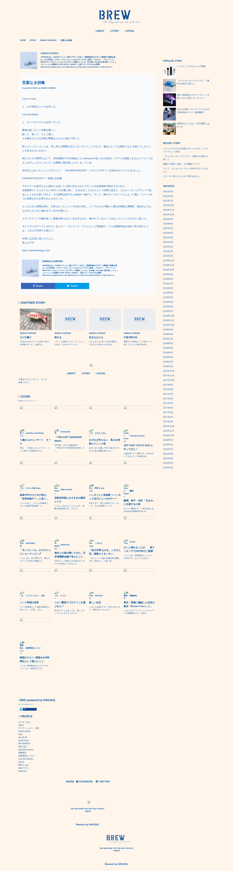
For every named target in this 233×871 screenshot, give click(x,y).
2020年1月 (168, 256)
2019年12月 (168, 260)
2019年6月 (168, 288)
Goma (21, 762)
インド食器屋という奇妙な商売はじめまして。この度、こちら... (35, 608)
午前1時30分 (130, 337)
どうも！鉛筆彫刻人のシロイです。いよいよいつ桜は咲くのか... (35, 667)
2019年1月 (168, 311)
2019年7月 (168, 283)
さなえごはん (24, 722)
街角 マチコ (23, 768)
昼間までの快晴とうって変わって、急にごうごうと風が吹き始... (139, 342)
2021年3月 (168, 191)
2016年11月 (168, 431)
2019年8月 (168, 279)
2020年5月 (168, 237)
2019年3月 (168, 302)
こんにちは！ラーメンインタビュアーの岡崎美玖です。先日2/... (139, 611)
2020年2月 (168, 251)
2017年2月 (168, 417)
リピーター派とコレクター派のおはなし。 (182, 176)
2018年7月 (168, 339)
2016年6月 (168, 454)
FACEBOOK (86, 781)
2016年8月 (168, 444)
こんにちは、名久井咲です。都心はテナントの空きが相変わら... (35, 559)
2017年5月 (168, 403)
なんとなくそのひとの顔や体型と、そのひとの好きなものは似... (104, 342)
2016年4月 (168, 463)
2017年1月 (168, 421)
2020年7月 (168, 228)
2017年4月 (168, 408)
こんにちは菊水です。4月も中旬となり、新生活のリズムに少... (104, 608)
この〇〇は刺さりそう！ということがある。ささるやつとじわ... (69, 342)
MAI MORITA (24, 743)
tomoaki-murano (26, 749)
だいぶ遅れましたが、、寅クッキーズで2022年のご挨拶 (139, 549)
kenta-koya (23, 740)
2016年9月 (168, 440)
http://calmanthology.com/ (36, 250)
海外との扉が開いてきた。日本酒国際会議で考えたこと (69, 554)
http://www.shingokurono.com (53, 67)
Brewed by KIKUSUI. (87, 824)
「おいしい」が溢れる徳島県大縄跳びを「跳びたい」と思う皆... (104, 559)
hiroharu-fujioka (25, 759)
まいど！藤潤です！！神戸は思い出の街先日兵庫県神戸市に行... (139, 510)
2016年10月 (168, 435)
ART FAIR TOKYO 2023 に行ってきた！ (138, 447)
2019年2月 (168, 306)
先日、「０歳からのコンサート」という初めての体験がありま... (35, 449)
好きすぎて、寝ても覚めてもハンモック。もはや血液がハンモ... (104, 504)
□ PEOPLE (25, 716)
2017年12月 (168, 371)
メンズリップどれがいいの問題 (191, 66)
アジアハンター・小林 (28, 728)
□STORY (114, 31)
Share (39, 285)
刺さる (58, 337)
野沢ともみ (23, 765)
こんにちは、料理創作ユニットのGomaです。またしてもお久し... (138, 556)
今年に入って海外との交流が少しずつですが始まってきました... (69, 562)
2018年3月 (168, 357)
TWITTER (104, 781)
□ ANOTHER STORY (31, 302)
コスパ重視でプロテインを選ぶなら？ (69, 604)
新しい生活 (95, 602)
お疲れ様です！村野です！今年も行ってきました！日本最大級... (139, 454)
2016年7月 (168, 449)
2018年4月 (168, 352)
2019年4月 (168, 297)
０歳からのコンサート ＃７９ (35, 441)
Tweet (74, 285)
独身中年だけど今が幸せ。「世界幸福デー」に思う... (34, 497)
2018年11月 (168, 320)
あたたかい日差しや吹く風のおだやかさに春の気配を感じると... (104, 449)
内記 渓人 (22, 746)
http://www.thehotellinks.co (90, 67)
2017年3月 (168, 412)
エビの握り (26, 337)
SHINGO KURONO (48, 88)
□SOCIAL (129, 31)
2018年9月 (168, 329)
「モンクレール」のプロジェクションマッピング (35, 552)
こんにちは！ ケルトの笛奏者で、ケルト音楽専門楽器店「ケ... (35, 504)
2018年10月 (168, 325)
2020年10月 (168, 214)
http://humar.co (72, 67)
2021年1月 (168, 201)
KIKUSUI (22, 771)
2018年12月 (168, 316)
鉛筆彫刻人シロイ (26, 756)
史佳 (20, 734)
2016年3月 (168, 467)
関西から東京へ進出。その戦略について (181, 164)
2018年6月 (168, 343)
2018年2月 (168, 362)
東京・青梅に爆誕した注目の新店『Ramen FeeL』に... (139, 604)
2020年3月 (168, 247)
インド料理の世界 (29, 602)
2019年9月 (168, 274)
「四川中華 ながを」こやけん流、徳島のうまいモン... (105, 552)
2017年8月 (168, 389)
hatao (21, 725)
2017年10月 (168, 380)
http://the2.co (107, 67)
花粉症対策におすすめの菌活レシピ (69, 499)
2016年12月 (168, 426)
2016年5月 (168, 458)
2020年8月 (168, 224)
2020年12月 (168, 205)
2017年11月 (168, 375)
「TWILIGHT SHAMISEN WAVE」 (68, 439)
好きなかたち (96, 337)
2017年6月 (168, 398)
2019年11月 (168, 265)
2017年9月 (168, 385)
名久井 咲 (22, 737)
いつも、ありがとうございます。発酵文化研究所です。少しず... (69, 507)
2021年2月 (168, 196)
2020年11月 (168, 210)
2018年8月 (168, 334)
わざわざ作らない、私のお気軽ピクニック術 (104, 441)
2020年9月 (168, 219)
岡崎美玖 (22, 753)
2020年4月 (168, 242)
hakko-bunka (24, 731)
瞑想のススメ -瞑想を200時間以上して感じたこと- (34, 659)
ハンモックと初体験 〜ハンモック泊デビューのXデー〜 (105, 497)
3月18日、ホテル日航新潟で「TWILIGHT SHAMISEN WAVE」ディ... (69, 448)
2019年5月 (168, 293)
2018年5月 (168, 348)
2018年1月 (168, 366)
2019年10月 (168, 270)
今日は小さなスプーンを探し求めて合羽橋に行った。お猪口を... (35, 342)
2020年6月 (168, 233)
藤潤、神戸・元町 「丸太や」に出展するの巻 (139, 502)
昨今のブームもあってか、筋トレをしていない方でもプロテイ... (69, 611)
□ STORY (24, 396)
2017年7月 (168, 394)
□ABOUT (99, 31)
